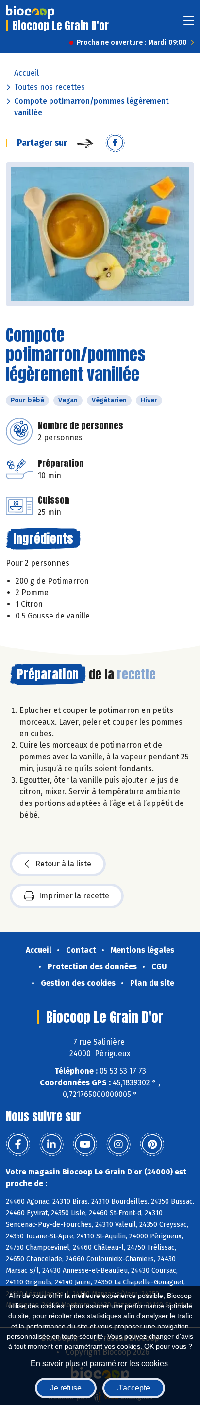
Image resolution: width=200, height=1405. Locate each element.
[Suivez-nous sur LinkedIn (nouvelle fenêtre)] (51, 1144)
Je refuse (66, 1388)
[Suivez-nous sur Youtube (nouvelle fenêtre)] (85, 1144)
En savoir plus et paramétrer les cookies (99, 1363)
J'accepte (133, 1388)
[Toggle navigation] (188, 23)
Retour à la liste (63, 863)
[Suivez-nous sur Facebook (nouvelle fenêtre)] (18, 1144)
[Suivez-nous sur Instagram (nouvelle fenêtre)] (118, 1144)
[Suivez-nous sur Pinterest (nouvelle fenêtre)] (152, 1144)
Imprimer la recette (74, 895)
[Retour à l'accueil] (30, 12)
